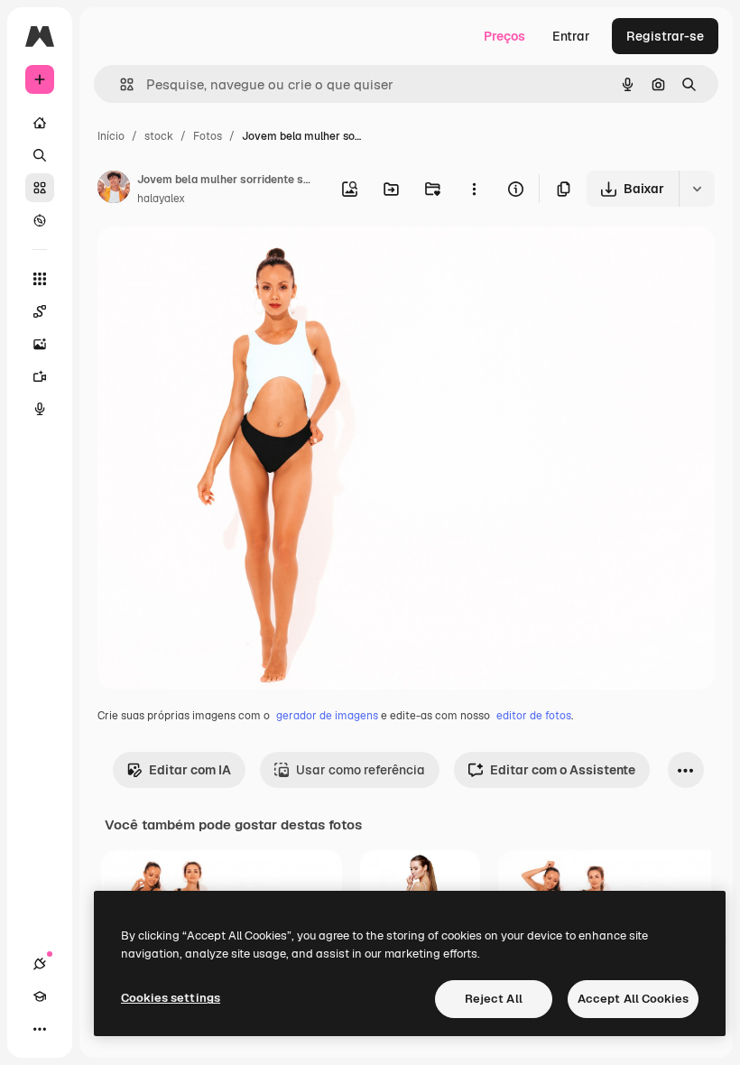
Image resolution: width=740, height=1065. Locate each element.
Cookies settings (170, 997)
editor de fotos (533, 715)
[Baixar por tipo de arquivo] (697, 189)
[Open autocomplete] (119, 84)
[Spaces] (39, 311)
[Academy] (39, 996)
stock (158, 136)
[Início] (39, 122)
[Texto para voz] (39, 408)
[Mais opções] (474, 189)
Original (213, 261)
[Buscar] (39, 155)
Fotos (207, 136)
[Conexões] (39, 963)
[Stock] (39, 187)
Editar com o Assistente (562, 770)
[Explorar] (39, 220)
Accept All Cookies (633, 998)
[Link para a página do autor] (113, 189)
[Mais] (39, 1028)
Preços (504, 36)
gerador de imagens (327, 715)
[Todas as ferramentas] (39, 278)
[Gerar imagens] (39, 343)
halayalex (161, 198)
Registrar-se (665, 36)
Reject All (494, 998)
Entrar (571, 36)
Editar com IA (190, 770)
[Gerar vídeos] (39, 376)
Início (111, 136)
